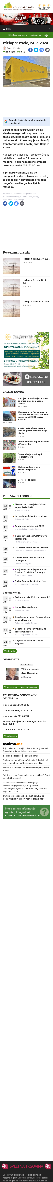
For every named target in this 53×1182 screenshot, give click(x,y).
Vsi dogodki (9, 651)
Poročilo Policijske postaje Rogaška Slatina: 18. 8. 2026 (25, 722)
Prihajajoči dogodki (18, 496)
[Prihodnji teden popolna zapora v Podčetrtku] (9, 445)
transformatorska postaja (13, 200)
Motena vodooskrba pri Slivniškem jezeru (29, 468)
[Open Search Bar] (49, 28)
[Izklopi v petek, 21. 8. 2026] (11, 273)
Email (47, 50)
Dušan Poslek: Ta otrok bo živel (30, 581)
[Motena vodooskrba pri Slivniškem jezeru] (9, 471)
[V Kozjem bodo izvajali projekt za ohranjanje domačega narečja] (9, 402)
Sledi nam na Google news (41, 50)
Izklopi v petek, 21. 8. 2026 (36, 258)
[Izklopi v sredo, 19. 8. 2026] (11, 316)
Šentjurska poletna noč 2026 (29, 526)
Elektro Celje (27, 197)
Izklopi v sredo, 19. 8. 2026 (36, 301)
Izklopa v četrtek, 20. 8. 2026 (34, 281)
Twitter (36, 50)
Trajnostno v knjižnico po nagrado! (32, 597)
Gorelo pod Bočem (27, 480)
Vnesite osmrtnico (29, 687)
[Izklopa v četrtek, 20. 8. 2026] (11, 294)
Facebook (30, 50)
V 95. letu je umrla (30, 669)
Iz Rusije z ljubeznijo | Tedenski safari (20, 756)
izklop (35, 197)
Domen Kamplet (13, 48)
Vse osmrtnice (10, 687)
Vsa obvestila (10, 736)
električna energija (13, 197)
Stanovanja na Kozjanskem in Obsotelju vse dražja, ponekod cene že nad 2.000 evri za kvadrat (33, 416)
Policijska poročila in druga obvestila (21, 194)
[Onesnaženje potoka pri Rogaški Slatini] (9, 458)
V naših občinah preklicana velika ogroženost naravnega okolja (32, 430)
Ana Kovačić (29, 673)
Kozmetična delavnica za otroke (31, 516)
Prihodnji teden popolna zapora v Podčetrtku (33, 442)
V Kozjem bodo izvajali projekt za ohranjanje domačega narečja (33, 401)
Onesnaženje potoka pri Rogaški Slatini (30, 455)
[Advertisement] (26, 101)
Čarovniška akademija (26, 607)
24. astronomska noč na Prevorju (31, 547)
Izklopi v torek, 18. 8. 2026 (16, 729)
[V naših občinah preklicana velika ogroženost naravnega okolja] (9, 432)
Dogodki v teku (11, 592)
